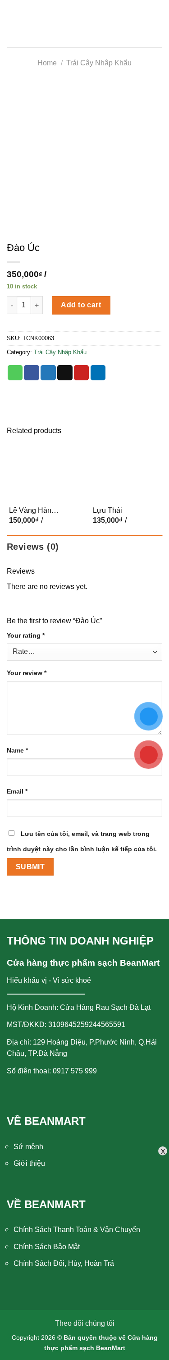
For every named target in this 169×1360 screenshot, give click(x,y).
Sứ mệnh (28, 1146)
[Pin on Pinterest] (81, 372)
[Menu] (16, 31)
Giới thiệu (29, 1163)
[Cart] (155, 31)
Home (47, 63)
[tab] (84, 546)
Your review (26, 672)
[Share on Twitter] (48, 372)
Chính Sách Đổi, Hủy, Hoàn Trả (64, 1263)
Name (17, 750)
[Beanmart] (85, 32)
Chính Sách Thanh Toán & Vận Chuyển (77, 1229)
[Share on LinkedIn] (98, 372)
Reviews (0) (33, 547)
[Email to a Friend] (65, 372)
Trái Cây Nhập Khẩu (99, 63)
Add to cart (81, 305)
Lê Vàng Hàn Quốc (30, 511)
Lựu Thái (107, 510)
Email (17, 791)
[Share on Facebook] (31, 372)
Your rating (26, 635)
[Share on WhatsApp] (15, 372)
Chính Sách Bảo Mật (47, 1246)
